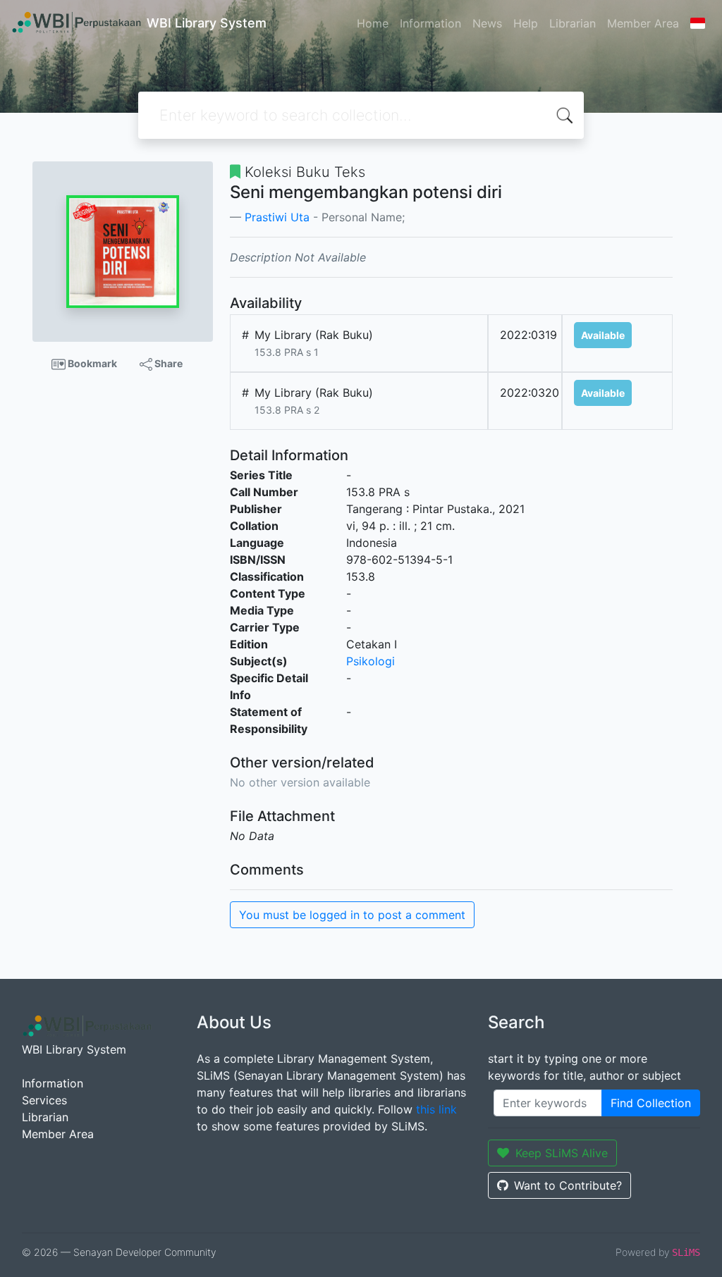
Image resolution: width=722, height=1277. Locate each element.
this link (436, 1109)
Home (372, 23)
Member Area (643, 23)
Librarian (572, 23)
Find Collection (651, 1103)
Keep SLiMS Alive (561, 1153)
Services (44, 1100)
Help (525, 23)
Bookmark (91, 363)
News (487, 23)
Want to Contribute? (568, 1185)
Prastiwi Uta (277, 217)
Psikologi (370, 661)
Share (167, 363)
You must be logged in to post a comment (352, 915)
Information (430, 23)
